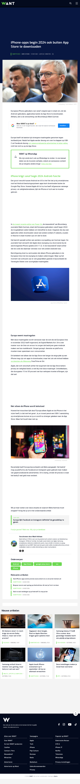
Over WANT (8, 741)
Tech (31, 744)
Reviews (33, 754)
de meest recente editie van (27, 224)
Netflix (57, 751)
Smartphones (16, 54)
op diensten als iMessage (21, 361)
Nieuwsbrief (8, 754)
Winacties (7, 758)
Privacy (32, 770)
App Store (27, 564)
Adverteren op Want (11, 766)
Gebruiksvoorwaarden (37, 766)
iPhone (15, 568)
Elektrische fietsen (62, 741)
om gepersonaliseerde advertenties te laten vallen (48, 143)
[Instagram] (20, 551)
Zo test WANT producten (13, 744)
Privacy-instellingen (62, 762)
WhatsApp (59, 758)
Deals (32, 758)
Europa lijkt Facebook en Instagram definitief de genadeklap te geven (38, 521)
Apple (32, 741)
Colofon (7, 747)
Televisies (59, 754)
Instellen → (64, 125)
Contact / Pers (9, 751)
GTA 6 (57, 744)
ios (57, 564)
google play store (43, 564)
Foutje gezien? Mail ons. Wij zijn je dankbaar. (28, 530)
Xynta (55, 776)
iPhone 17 (58, 747)
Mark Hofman (25, 54)
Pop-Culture (34, 751)
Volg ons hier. (46, 164)
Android (16, 564)
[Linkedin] (23, 551)
